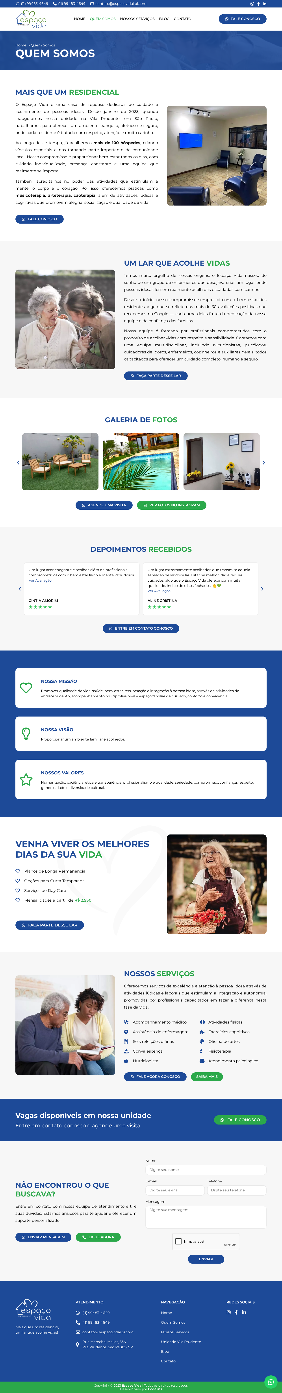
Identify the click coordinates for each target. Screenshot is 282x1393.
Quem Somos (103, 19)
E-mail (151, 1181)
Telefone (214, 1181)
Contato (182, 19)
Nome (150, 1161)
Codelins (155, 1389)
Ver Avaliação (39, 580)
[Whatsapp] (271, 1382)
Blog (164, 19)
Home (79, 19)
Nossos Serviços (137, 19)
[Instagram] (252, 4)
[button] (18, 462)
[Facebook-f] (258, 4)
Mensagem (155, 1202)
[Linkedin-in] (265, 4)
